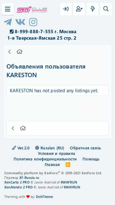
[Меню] (7, 9)
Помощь (90, 158)
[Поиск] (106, 9)
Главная (52, 164)
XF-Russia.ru (29, 177)
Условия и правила (56, 153)
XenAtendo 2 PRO (18, 187)
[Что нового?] (92, 9)
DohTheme (44, 196)
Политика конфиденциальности (45, 158)
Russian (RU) (51, 147)
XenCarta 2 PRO (16, 182)
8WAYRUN (69, 182)
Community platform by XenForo (53, 173)
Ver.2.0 (23, 147)
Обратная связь (85, 147)
